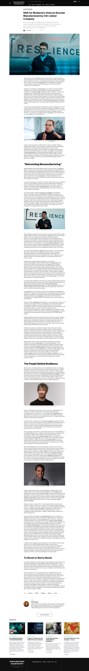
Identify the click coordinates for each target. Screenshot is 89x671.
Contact (44, 661)
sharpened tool (41, 88)
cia (24, 593)
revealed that (57, 413)
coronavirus (30, 593)
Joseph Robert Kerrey (46, 516)
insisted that (35, 302)
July (52, 97)
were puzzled (46, 244)
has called (49, 112)
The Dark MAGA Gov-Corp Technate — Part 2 (71, 639)
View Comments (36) (44, 614)
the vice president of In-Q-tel (51, 421)
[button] (10, 3)
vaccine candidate (37, 91)
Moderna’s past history (52, 100)
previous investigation (50, 373)
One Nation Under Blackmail (54, 607)
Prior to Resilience (39, 295)
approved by (43, 82)
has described (55, 311)
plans (43, 175)
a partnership (54, 262)
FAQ (52, 661)
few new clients (53, 276)
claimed (30, 353)
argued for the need (56, 452)
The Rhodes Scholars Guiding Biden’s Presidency (52, 640)
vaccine (55, 593)
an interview (28, 291)
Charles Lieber (37, 437)
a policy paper (51, 439)
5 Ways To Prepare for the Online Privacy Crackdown (35, 639)
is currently (29, 431)
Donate (49, 661)
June (47, 97)
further (40, 175)
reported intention (44, 186)
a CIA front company (39, 508)
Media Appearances (37, 661)
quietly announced (30, 152)
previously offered (40, 347)
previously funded (43, 436)
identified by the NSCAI (53, 455)
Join (56, 661)
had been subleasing (53, 242)
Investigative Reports (28, 9)
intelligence (43, 593)
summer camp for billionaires (55, 520)
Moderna (50, 593)
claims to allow (39, 343)
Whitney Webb (34, 602)
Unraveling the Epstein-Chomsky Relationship (16, 639)
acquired (41, 250)
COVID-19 (37, 593)
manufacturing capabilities (46, 192)
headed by (56, 491)
